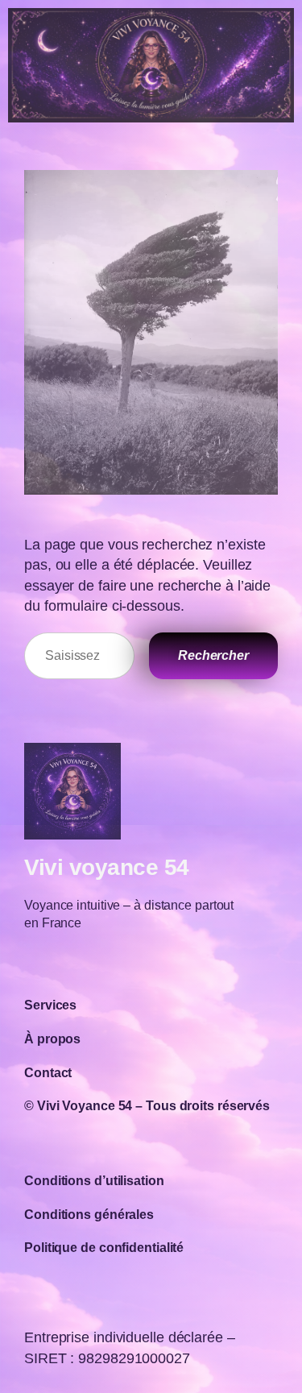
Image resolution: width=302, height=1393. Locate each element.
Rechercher (213, 655)
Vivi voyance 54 (106, 867)
